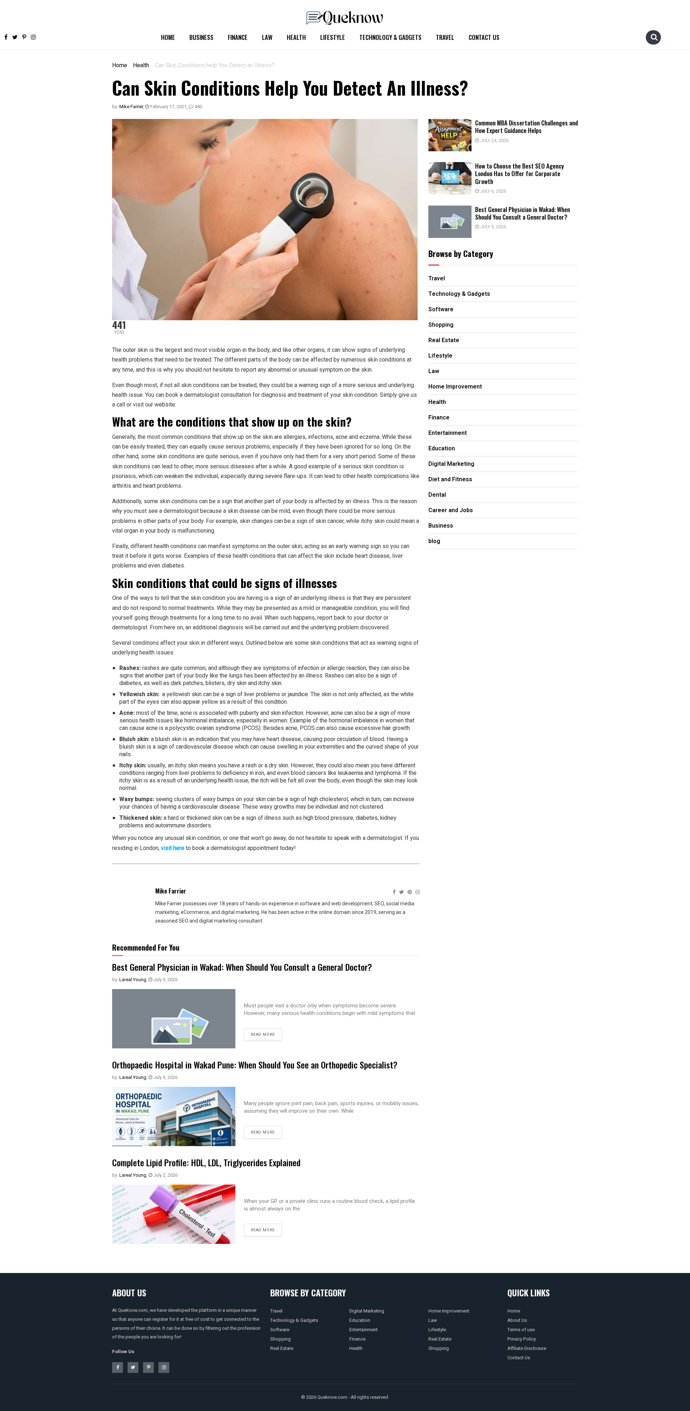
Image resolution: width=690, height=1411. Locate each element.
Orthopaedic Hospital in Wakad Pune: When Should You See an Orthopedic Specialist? (254, 1064)
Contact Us (484, 37)
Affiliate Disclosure (526, 1348)
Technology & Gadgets (390, 37)
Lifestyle (332, 37)
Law (267, 37)
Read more (263, 1034)
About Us (517, 1320)
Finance (238, 37)
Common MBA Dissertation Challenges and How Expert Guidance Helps (526, 126)
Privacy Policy (521, 1339)
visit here (172, 848)
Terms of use (521, 1329)
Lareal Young (132, 979)
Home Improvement (448, 1310)
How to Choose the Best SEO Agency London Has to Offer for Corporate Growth (519, 173)
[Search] (654, 37)
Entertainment (363, 1329)
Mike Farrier (131, 106)
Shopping (280, 1339)
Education (359, 1320)
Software (279, 1329)
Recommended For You (145, 947)
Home (168, 37)
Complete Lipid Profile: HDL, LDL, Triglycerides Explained (206, 1162)
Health (296, 37)
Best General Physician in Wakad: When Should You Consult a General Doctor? (242, 966)
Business (201, 37)
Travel (445, 37)
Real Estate (281, 1348)
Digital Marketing (366, 1310)
